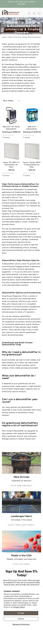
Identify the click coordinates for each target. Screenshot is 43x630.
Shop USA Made (21, 564)
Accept (21, 613)
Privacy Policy (19, 607)
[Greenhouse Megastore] (10, 12)
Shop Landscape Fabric (21, 525)
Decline (21, 619)
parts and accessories (11, 245)
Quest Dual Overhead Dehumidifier (16, 211)
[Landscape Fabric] (21, 502)
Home (4, 37)
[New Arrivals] (21, 463)
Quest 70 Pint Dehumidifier (13, 200)
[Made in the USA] (21, 541)
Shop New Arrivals (21, 485)
